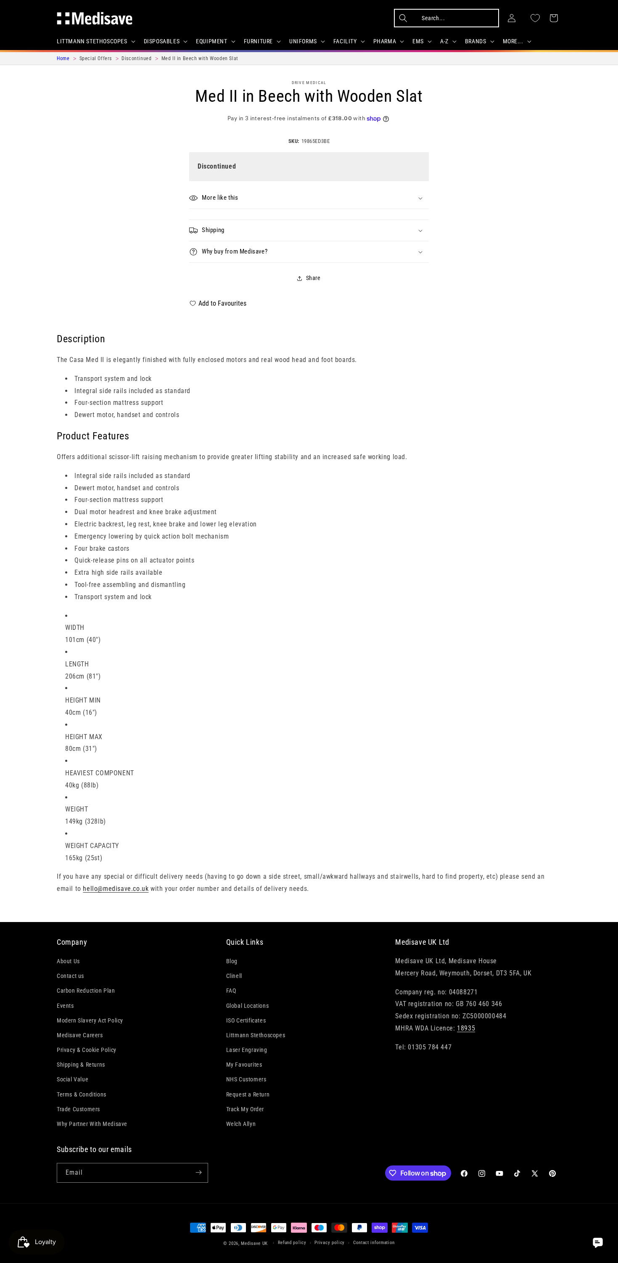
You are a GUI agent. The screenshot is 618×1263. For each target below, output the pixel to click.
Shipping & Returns (81, 1065)
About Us (68, 961)
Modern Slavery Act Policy (90, 1020)
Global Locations (247, 1005)
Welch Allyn (241, 1123)
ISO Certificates (246, 1020)
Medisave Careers (80, 1035)
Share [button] (313, 278)
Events (65, 1005)
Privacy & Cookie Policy (86, 1049)
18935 (466, 1028)
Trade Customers (78, 1109)
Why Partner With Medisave (92, 1123)
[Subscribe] (198, 1172)
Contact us (70, 975)
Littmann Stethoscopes (255, 1035)
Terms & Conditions (81, 1094)
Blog (232, 961)
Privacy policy (329, 1243)
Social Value (72, 1079)
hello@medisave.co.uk (115, 889)
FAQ (231, 991)
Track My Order (245, 1109)
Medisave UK (254, 1243)
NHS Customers (246, 1079)
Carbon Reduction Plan (86, 991)
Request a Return (248, 1094)
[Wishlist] (535, 18)
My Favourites (244, 1065)
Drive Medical (309, 82)
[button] (95, 41)
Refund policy (292, 1243)
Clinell (234, 975)
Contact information (374, 1243)
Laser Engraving (246, 1049)
